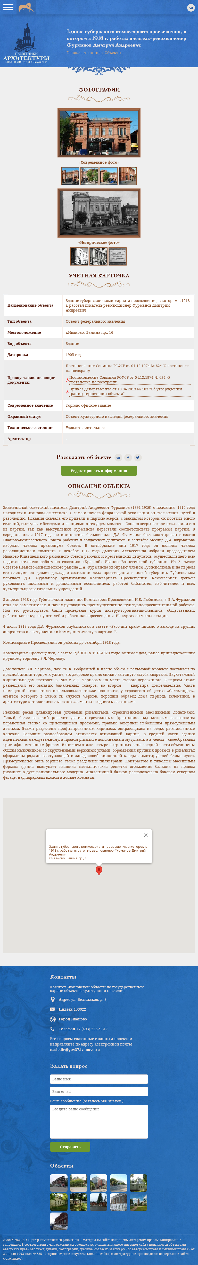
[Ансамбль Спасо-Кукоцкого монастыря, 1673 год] (138, 1202)
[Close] (146, 835)
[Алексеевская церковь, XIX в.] (138, 1183)
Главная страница (84, 52)
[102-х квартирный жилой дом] (98, 1183)
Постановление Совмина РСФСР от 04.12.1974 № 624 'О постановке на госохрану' (119, 379)
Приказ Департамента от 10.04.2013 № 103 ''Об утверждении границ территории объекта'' (125, 391)
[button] (99, 871)
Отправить (70, 1146)
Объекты (113, 52)
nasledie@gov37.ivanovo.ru (75, 1049)
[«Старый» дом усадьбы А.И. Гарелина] (78, 1183)
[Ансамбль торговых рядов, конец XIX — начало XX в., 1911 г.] (59, 1221)
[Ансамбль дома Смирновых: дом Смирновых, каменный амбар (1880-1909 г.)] (118, 1202)
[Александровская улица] (118, 1183)
